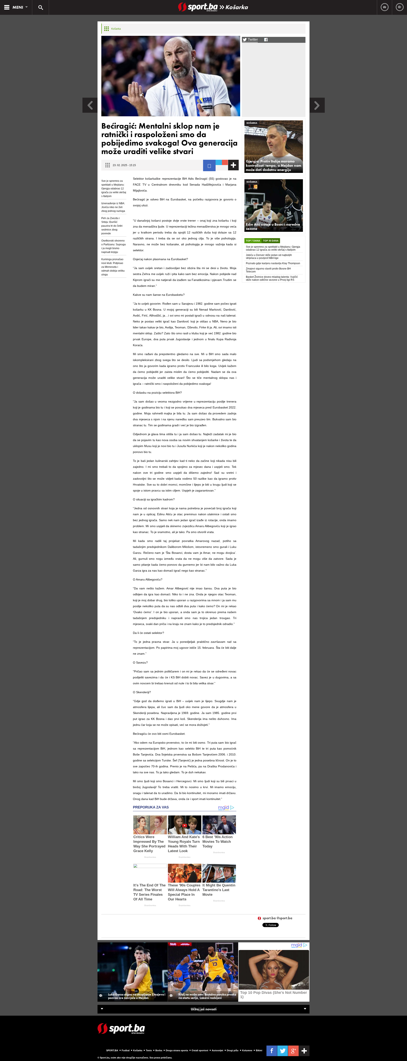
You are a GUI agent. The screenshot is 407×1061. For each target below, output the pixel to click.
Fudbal (126, 1050)
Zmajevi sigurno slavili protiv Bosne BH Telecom (268, 270)
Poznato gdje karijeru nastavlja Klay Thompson (273, 263)
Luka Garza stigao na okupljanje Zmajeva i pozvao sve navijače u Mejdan (136, 996)
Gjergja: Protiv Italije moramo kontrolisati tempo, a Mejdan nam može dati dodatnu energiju (273, 165)
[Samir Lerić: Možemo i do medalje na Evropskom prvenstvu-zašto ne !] (90, 111)
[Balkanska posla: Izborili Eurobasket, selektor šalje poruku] (317, 111)
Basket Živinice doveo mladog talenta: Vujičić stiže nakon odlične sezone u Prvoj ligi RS (272, 278)
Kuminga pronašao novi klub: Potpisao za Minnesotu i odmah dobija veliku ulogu (113, 267)
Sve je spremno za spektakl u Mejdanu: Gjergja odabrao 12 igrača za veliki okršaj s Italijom (113, 188)
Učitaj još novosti (203, 1009)
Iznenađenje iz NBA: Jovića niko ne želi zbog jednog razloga (113, 207)
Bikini (259, 1050)
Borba (158, 1050)
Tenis (149, 1050)
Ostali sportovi (200, 1050)
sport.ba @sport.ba (277, 918)
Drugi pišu (232, 1050)
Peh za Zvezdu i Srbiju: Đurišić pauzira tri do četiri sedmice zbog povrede (112, 226)
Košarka (236, 7)
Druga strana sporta (177, 1050)
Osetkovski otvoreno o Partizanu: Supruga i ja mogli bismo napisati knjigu (113, 246)
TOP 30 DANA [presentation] (271, 240)
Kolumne (247, 1050)
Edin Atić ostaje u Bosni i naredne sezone (273, 226)
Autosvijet (217, 1050)
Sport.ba (112, 1050)
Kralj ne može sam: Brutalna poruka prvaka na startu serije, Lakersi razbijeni (207, 996)
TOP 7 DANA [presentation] (253, 240)
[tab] (253, 240)
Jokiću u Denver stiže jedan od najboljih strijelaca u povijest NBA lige (269, 257)
